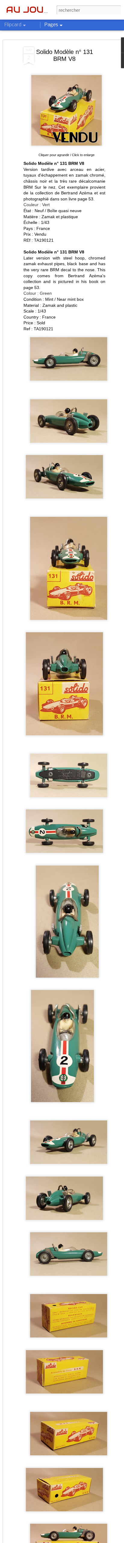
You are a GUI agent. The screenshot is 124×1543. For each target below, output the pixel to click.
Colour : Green (37, 293)
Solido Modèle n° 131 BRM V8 (64, 55)
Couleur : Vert (36, 204)
